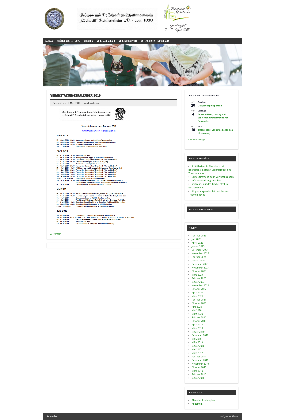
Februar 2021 (199, 299)
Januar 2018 (198, 346)
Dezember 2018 (200, 335)
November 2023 (200, 267)
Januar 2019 (198, 331)
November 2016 (200, 363)
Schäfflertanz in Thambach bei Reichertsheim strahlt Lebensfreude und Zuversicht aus (209, 170)
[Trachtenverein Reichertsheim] (120, 34)
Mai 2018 (197, 338)
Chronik (88, 41)
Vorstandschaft (106, 41)
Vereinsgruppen (128, 41)
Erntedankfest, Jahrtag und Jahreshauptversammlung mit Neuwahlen (213, 117)
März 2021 (197, 296)
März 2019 (197, 328)
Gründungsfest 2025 (68, 41)
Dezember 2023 (200, 264)
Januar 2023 (198, 281)
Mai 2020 (197, 310)
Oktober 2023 (199, 271)
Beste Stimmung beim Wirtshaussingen (213, 177)
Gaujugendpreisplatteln (210, 105)
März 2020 (197, 314)
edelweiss (94, 103)
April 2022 (197, 292)
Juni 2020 (197, 306)
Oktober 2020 (199, 303)
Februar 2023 (199, 278)
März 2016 (197, 370)
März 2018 (197, 342)
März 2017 (197, 353)
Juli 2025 (196, 239)
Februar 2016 (199, 374)
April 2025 (197, 242)
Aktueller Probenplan (203, 400)
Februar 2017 (199, 356)
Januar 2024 (198, 260)
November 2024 (200, 253)
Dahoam (49, 41)
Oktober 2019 (199, 321)
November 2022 (200, 285)
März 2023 (197, 274)
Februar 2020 (199, 317)
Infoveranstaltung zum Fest (206, 180)
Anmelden (52, 416)
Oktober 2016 (199, 367)
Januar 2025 (198, 246)
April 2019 (197, 324)
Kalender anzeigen (197, 139)
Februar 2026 (199, 235)
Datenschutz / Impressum (155, 41)
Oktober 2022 (199, 289)
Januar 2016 (198, 378)
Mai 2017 (197, 349)
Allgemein (55, 233)
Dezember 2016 (200, 360)
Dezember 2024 (200, 249)
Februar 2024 (199, 257)
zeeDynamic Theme (229, 416)
